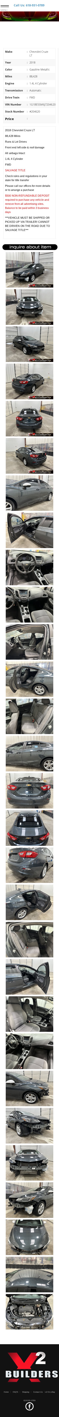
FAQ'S (15, 1392)
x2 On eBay (50, 1392)
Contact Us (38, 1392)
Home (6, 1392)
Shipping (25, 1392)
